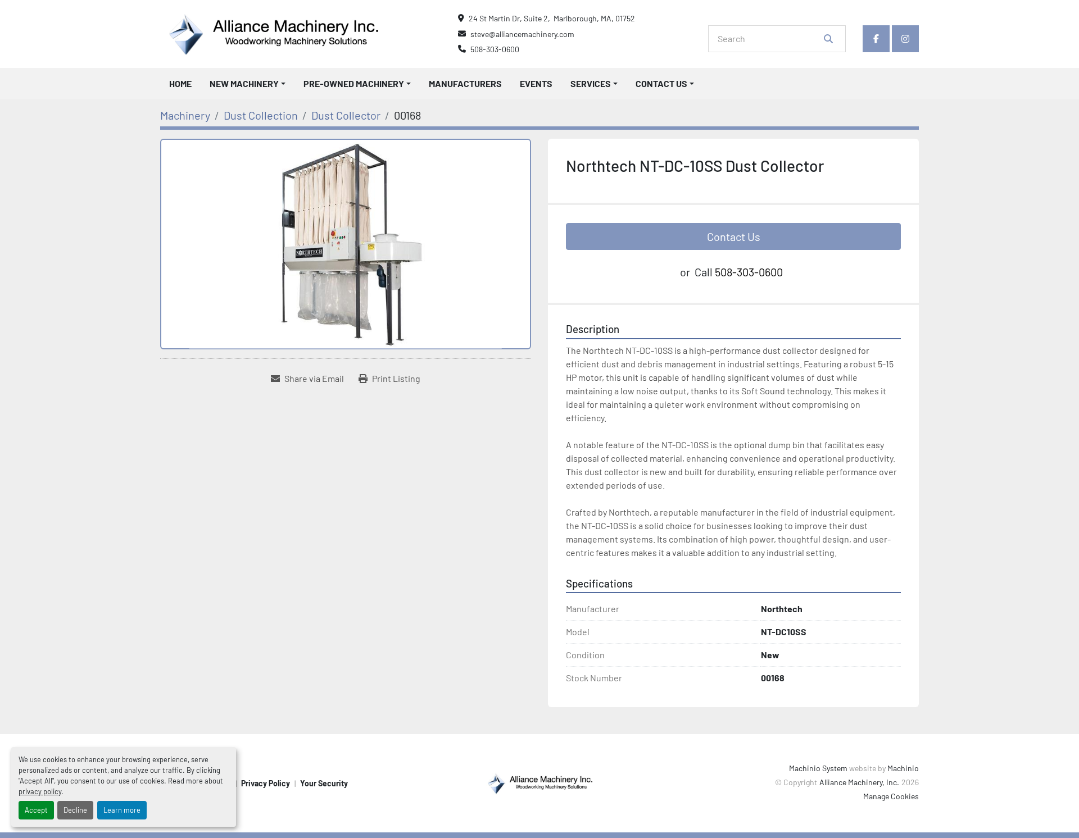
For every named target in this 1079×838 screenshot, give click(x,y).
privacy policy (40, 791)
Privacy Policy (265, 783)
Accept (36, 809)
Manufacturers (465, 83)
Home (180, 83)
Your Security (324, 783)
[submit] (828, 38)
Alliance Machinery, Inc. (859, 782)
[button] (247, 83)
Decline (75, 809)
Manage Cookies (891, 796)
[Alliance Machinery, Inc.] (539, 782)
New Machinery (244, 83)
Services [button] (590, 83)
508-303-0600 (494, 49)
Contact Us (661, 83)
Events (536, 83)
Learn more (121, 809)
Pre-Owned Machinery (353, 83)
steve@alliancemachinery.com (522, 34)
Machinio (903, 768)
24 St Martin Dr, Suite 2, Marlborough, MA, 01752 (552, 18)
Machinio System (818, 768)
